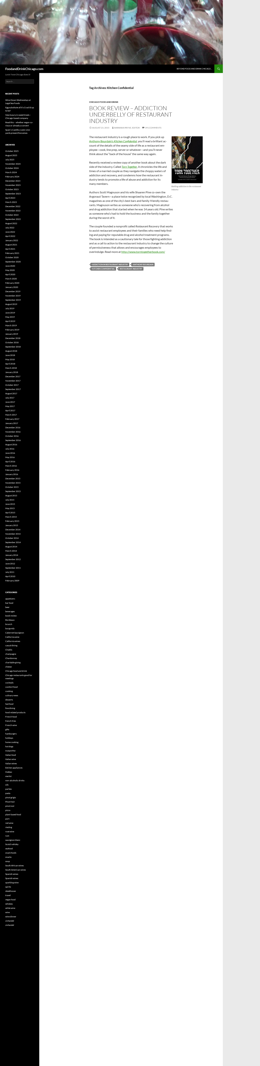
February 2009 (12, 580)
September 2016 (13, 440)
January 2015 (11, 525)
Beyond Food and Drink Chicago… (194, 69)
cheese (8, 666)
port (7, 818)
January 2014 (11, 555)
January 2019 (11, 334)
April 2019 (10, 321)
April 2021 (10, 249)
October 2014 (12, 538)
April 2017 (10, 410)
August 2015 (11, 495)
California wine (12, 637)
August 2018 (11, 351)
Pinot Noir (10, 801)
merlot (8, 776)
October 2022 (12, 215)
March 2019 (11, 325)
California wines (12, 641)
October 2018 (12, 342)
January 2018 (11, 372)
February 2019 (12, 329)
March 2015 (11, 516)
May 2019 (10, 317)
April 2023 (10, 198)
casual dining (11, 645)
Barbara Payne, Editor (127, 127)
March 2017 (11, 414)
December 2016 (12, 427)
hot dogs (9, 746)
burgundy (10, 628)
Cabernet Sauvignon (14, 632)
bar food (9, 603)
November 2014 (13, 533)
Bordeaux (10, 620)
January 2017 (11, 423)
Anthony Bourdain (143, 264)
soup (7, 861)
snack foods (10, 852)
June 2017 (10, 402)
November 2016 (13, 431)
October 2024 (12, 168)
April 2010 (10, 576)
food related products (15, 712)
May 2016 (10, 457)
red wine (9, 823)
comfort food (11, 687)
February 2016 (12, 470)
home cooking (11, 742)
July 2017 (9, 397)
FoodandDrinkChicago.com (24, 69)
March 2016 (11, 465)
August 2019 (11, 304)
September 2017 (13, 389)
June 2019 (10, 312)
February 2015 (12, 521)
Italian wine (10, 759)
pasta (7, 793)
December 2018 (12, 338)
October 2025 (12, 151)
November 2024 (13, 163)
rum (7, 835)
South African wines (14, 865)
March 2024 (11, 172)
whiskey (9, 903)
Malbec (8, 772)
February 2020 (12, 283)
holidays (9, 738)
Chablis (8, 649)
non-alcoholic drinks (14, 780)
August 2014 (11, 546)
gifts (7, 729)
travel (8, 895)
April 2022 (10, 236)
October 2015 (12, 487)
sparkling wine (12, 882)
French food (11, 716)
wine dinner (10, 916)
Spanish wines (11, 874)
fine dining (10, 708)
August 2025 (11, 155)
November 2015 (13, 482)
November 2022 (13, 210)
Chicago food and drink (103, 102)
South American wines (15, 869)
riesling (8, 827)
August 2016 (11, 444)
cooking (9, 691)
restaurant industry (131, 269)
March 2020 (11, 278)
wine (7, 912)
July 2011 (9, 572)
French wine (11, 725)
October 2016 (12, 436)
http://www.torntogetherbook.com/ (143, 251)
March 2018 (11, 368)
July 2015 (9, 499)
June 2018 (10, 355)
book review (11, 615)
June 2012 (10, 563)
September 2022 (13, 219)
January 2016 (11, 474)
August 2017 (11, 393)
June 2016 (10, 453)
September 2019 (13, 300)
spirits (8, 886)
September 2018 (13, 346)
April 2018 (10, 363)
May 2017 (10, 406)
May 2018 (10, 359)
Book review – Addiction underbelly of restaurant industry (130, 114)
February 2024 (12, 176)
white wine (10, 908)
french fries (10, 721)
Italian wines (11, 763)
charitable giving (13, 662)
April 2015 (10, 512)
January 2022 (11, 240)
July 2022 (9, 227)
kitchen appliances (13, 767)
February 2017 (12, 419)
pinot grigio (10, 797)
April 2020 (10, 274)
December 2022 (12, 206)
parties (8, 789)
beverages (10, 611)
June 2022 (10, 232)
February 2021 (12, 253)
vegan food (10, 899)
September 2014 (13, 542)
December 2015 (12, 478)
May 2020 (10, 270)
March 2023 (11, 202)
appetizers (10, 598)
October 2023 (12, 189)
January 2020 (11, 287)
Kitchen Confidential (103, 269)
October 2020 (12, 257)
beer (7, 607)
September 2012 (13, 559)
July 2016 (9, 448)
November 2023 (13, 185)
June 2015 (10, 504)
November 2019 (13, 295)
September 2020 (13, 261)
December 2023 (12, 180)
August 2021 (11, 244)
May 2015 (10, 508)
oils (6, 784)
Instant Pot (10, 750)
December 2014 (12, 529)
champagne (10, 654)
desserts (9, 699)
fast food (9, 704)
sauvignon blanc (12, 840)
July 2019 (9, 308)
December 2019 (12, 291)
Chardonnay (11, 658)
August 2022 (11, 223)
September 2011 (13, 567)
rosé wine (9, 831)
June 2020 (10, 266)
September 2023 (13, 193)
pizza (7, 810)
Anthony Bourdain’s (113, 141)
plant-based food (13, 814)
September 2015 (13, 491)
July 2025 (9, 159)
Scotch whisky (11, 844)
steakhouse (10, 891)
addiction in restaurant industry (110, 264)
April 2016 (10, 461)
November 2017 (13, 380)
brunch (8, 624)
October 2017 (12, 385)
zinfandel (9, 920)
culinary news (11, 695)
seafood (9, 848)
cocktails (9, 682)
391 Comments (153, 127)
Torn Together (129, 166)
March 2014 (11, 550)
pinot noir (10, 806)
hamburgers (11, 733)
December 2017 (12, 376)
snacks (8, 857)
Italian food (10, 755)
